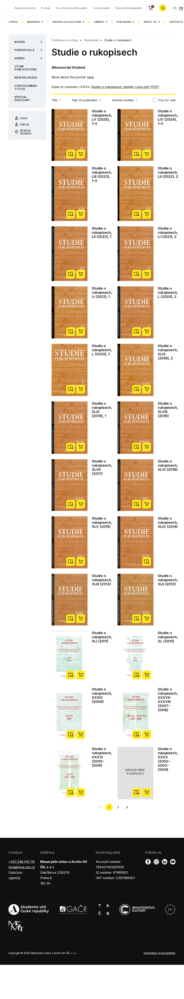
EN (181, 8)
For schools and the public (71, 8)
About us (150, 22)
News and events (25, 8)
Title (54, 100)
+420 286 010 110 (21, 862)
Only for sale (167, 100)
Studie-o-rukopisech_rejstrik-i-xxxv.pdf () (125, 87)
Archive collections (66, 22)
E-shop (46, 8)
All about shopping (25, 132)
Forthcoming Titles (26, 87)
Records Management (129, 8)
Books (20, 42)
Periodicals (24, 50)
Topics (13, 22)
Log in (23, 117)
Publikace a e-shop (65, 40)
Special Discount (22, 98)
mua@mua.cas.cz (21, 867)
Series (20, 58)
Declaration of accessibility (160, 953)
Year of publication (85, 100)
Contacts (176, 22)
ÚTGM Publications (26, 68)
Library (99, 22)
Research (33, 22)
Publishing (124, 22)
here (90, 77)
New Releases (26, 77)
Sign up (24, 124)
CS (175, 8)
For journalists (101, 8)
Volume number (123, 100)
